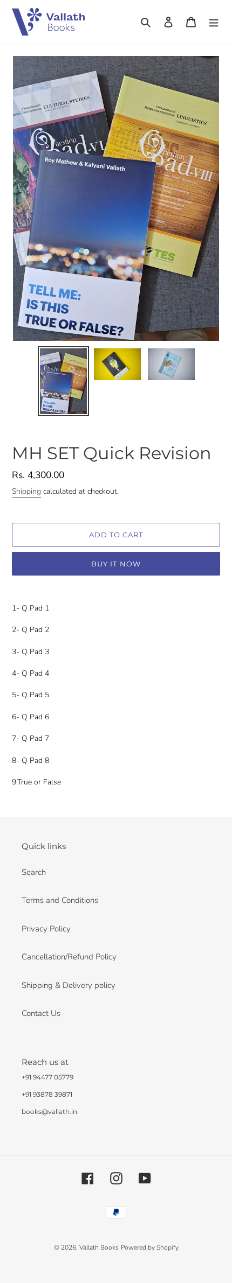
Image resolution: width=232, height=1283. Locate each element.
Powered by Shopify (150, 1247)
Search (34, 872)
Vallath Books (99, 1247)
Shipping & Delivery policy (68, 985)
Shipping (26, 491)
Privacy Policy (46, 928)
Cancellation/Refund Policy (69, 956)
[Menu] (213, 21)
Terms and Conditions (60, 900)
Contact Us (41, 1013)
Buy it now (115, 563)
